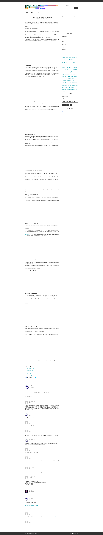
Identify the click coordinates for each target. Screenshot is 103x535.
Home (27, 1)
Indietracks (64, 76)
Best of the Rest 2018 (30, 370)
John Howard (70, 76)
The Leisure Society (68, 85)
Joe (43, 18)
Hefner (74, 74)
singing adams (75, 82)
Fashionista (72, 533)
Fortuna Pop (69, 65)
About (30, 1)
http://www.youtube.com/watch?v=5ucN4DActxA (32, 433)
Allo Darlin (64, 57)
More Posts (33, 387)
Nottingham (71, 78)
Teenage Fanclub (72, 84)
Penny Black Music (65, 96)
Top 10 (32, 381)
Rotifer (69, 82)
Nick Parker (66, 78)
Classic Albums (64, 39)
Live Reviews (64, 44)
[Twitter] (63, 105)
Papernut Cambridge (67, 80)
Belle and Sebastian (71, 57)
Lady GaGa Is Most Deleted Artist (49, 394)
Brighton (66, 60)
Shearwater (72, 82)
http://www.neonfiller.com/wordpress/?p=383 (32, 508)
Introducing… (64, 42)
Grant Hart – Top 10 (30, 375)
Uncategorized (64, 49)
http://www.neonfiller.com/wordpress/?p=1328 (32, 505)
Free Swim (73, 65)
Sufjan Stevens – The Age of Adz (36, 394)
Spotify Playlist (27, 361)
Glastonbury (68, 67)
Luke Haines (75, 76)
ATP (67, 57)
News (62, 46)
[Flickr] (71, 105)
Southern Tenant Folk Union (66, 84)
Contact (34, 1)
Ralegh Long (73, 80)
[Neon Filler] (41, 6)
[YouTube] (68, 105)
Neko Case (63, 78)
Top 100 (63, 47)
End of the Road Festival (70, 62)
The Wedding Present (69, 89)
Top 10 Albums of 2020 (30, 368)
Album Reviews (64, 36)
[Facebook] (65, 105)
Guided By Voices (68, 74)
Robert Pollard (64, 82)
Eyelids (74, 62)
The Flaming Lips (64, 85)
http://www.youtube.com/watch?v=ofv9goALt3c (49, 516)
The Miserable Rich (39, 186)
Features (27, 381)
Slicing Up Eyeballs (65, 98)
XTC (66, 91)
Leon (30, 402)
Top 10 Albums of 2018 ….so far (32, 371)
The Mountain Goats (67, 87)
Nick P (30, 468)
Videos (63, 50)
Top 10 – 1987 (29, 373)
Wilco (63, 91)
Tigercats (73, 89)
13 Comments (47, 18)
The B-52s (76, 84)
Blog (62, 38)
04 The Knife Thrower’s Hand (29, 186)
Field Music (64, 65)
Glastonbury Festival (70, 72)
